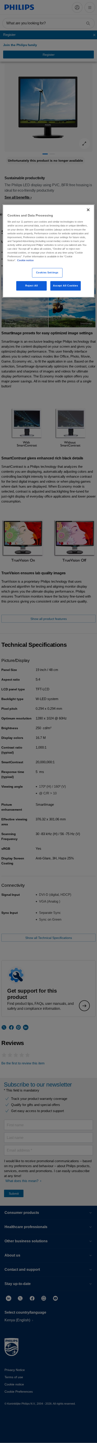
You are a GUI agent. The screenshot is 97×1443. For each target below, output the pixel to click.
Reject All (31, 285)
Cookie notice (25, 260)
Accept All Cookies (65, 285)
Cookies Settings (47, 272)
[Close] (88, 210)
